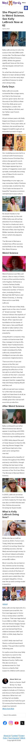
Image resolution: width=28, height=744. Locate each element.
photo (5, 604)
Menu (24, 2)
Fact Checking (14, 738)
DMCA (22, 738)
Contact (15, 736)
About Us (7, 736)
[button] (26, 8)
